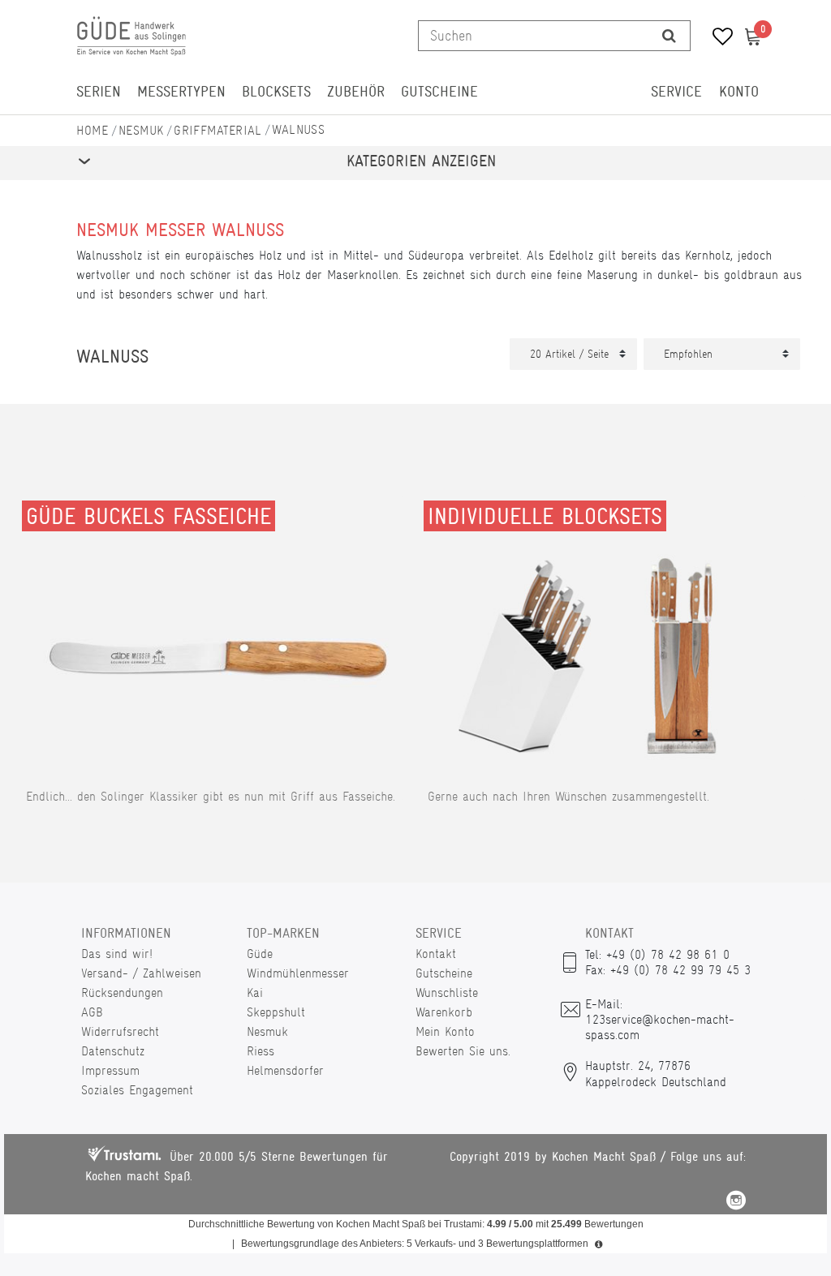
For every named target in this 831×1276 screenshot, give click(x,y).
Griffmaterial (218, 130)
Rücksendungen (122, 992)
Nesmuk (141, 130)
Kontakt (436, 953)
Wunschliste (447, 992)
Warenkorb (444, 1012)
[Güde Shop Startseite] (92, 130)
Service (676, 92)
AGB (92, 1012)
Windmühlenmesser (298, 973)
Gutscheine (439, 92)
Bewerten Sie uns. (463, 1051)
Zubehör (356, 92)
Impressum (110, 1070)
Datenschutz (112, 1051)
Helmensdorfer (285, 1070)
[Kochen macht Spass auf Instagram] (736, 1202)
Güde (260, 953)
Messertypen (181, 92)
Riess (260, 1051)
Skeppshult (276, 1012)
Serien (98, 92)
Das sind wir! (117, 953)
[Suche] (669, 35)
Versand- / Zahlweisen (141, 973)
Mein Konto (445, 1031)
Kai (255, 992)
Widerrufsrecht (120, 1031)
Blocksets (276, 92)
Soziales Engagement (137, 1090)
